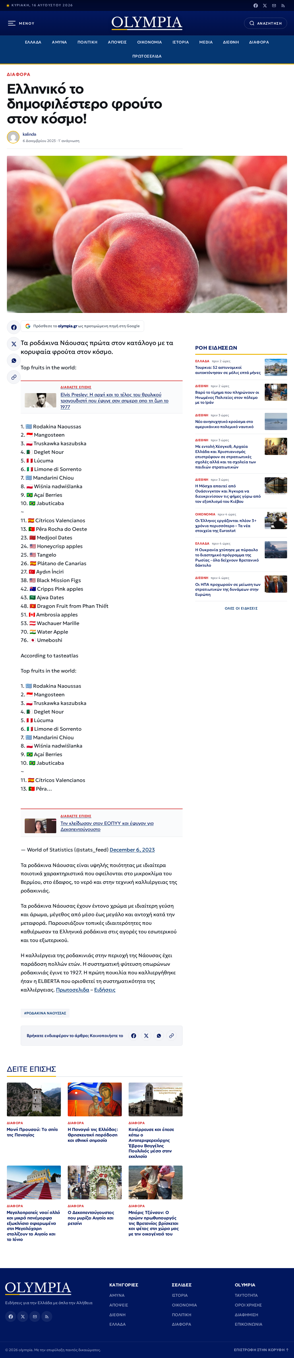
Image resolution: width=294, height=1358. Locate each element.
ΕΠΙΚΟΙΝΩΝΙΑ (248, 1324)
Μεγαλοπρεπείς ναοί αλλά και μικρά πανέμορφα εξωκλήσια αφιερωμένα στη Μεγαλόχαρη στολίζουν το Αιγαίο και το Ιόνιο (33, 1226)
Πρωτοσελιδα (72, 989)
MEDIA (206, 42)
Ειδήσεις (104, 989)
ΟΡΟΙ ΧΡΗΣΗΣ (248, 1305)
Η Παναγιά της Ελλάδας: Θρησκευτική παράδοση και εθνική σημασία (93, 1135)
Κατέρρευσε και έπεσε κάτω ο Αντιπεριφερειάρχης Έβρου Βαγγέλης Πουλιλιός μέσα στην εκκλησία (151, 1143)
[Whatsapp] (14, 360)
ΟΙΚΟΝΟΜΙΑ (149, 42)
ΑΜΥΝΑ (59, 42)
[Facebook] (256, 5)
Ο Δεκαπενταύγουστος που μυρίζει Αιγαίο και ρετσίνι (91, 1218)
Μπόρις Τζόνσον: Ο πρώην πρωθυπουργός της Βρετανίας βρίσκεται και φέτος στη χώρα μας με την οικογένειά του (154, 1223)
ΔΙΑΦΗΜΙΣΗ (246, 1314)
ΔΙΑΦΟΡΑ (259, 42)
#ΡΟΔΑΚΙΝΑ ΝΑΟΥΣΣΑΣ (45, 1013)
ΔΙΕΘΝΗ (231, 42)
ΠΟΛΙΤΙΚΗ (88, 42)
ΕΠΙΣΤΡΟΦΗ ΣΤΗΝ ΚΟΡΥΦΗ (261, 1350)
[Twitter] (265, 5)
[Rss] (283, 5)
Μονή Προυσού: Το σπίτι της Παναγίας (32, 1132)
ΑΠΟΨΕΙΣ (117, 42)
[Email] (274, 5)
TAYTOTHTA (246, 1295)
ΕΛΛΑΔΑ (33, 42)
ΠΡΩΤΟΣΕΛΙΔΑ (147, 56)
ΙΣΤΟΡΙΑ (181, 42)
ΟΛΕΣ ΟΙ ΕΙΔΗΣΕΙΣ (241, 608)
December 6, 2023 (132, 849)
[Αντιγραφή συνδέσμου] (14, 377)
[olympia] (147, 23)
